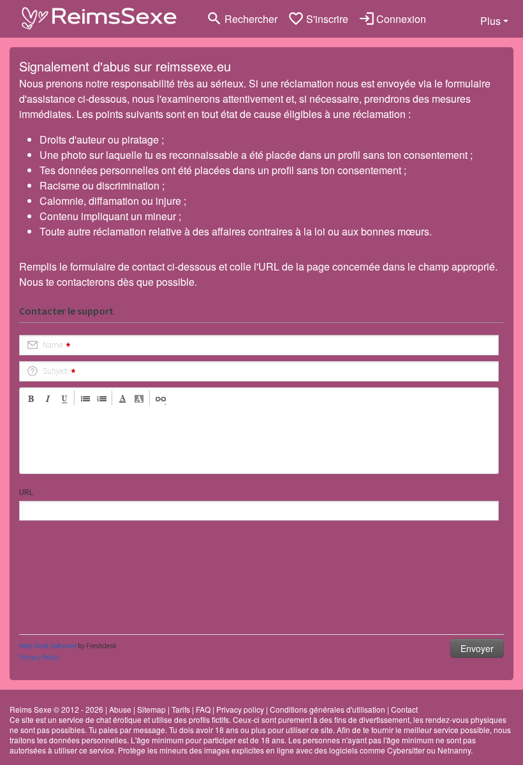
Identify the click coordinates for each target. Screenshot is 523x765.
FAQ (203, 709)
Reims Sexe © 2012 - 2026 (56, 709)
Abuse (120, 709)
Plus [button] (490, 20)
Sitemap (151, 709)
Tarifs (181, 709)
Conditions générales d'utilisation (327, 709)
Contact (404, 709)
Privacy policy (240, 709)
